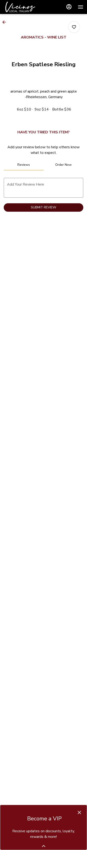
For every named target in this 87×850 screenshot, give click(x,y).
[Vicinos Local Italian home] (24, 7)
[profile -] (69, 7)
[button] (5, 22)
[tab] (24, 164)
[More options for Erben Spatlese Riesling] (74, 27)
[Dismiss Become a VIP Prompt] (79, 812)
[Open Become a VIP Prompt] (43, 846)
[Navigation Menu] (80, 7)
